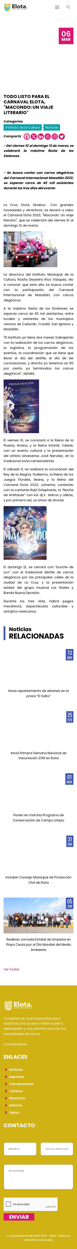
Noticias (51, 127)
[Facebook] (27, 136)
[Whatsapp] (48, 136)
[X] (34, 136)
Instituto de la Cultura (22, 127)
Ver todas (11, 969)
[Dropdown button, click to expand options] (68, 7)
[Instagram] (55, 136)
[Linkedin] (41, 136)
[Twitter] (62, 136)
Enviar (19, 1217)
